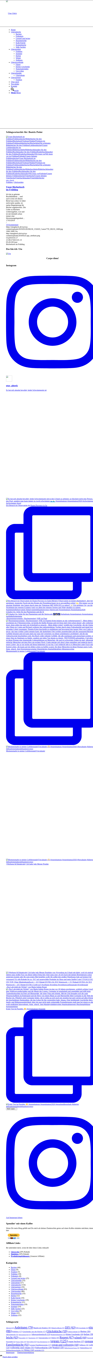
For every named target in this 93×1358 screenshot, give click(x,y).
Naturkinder (33, 1338)
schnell (80, 1337)
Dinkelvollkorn (58, 1328)
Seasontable (11, 1342)
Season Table (21, 1341)
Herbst (13, 1296)
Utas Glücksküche (43, 1341)
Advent (10, 1328)
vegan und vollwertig (65, 1344)
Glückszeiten (18, 182)
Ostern (55, 1338)
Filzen (13, 1270)
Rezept (67, 1337)
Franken (14, 1272)
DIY (70, 1327)
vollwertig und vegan (22, 1347)
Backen (14, 1267)
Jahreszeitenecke (12, 1334)
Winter (13, 1313)
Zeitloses (14, 1315)
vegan (59, 1341)
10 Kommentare (12, 225)
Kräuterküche (16, 1302)
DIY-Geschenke (82, 1328)
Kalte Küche (16, 1298)
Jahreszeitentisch (40, 1334)
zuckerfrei (39, 1350)
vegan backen (76, 1341)
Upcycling (15, 1311)
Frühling (9, 182)
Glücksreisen (16, 1287)
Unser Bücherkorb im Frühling (15, 188)
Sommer (14, 1307)
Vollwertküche (43, 1347)
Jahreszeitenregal (25, 1334)
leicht (12, 1337)
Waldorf (58, 1347)
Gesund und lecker (18, 1278)
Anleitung (23, 1327)
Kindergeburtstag (58, 1334)
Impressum (10, 1352)
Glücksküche (16, 1285)
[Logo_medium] (11, 13)
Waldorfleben (86, 1348)
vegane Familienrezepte (40, 1345)
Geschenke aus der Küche (34, 1332)
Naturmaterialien (17, 1304)
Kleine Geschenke (18, 1300)
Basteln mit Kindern (42, 1328)
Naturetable (23, 1338)
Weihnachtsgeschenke (15, 1350)
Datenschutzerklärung (25, 1352)
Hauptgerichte (16, 1293)
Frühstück (15, 1276)
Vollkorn (84, 1345)
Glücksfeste (15, 1283)
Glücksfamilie (16, 1280)
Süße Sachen (16, 1309)
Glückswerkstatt (17, 1289)
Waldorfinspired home (72, 1348)
